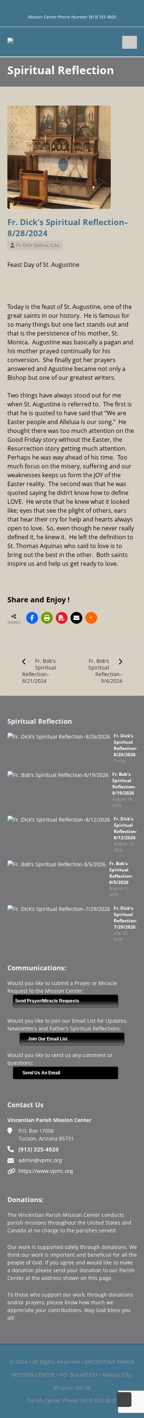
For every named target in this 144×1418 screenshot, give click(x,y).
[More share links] (91, 618)
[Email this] (76, 618)
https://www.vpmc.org (45, 1170)
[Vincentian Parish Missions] (47, 41)
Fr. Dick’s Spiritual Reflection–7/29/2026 (126, 917)
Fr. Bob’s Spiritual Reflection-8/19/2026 (124, 783)
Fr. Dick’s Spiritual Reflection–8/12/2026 (126, 828)
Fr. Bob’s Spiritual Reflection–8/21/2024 (39, 670)
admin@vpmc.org (40, 1160)
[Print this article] (47, 618)
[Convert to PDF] (62, 618)
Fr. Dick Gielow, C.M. (38, 245)
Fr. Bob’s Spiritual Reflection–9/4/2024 (105, 670)
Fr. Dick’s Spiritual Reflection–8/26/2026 (126, 745)
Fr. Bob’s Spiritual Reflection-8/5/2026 (121, 872)
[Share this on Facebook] (32, 618)
